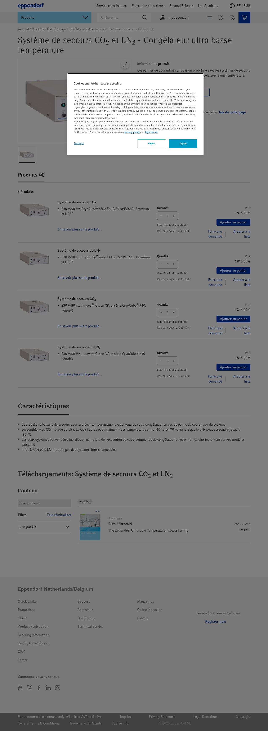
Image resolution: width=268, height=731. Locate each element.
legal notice (151, 132)
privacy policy (132, 132)
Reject (151, 143)
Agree (183, 143)
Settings (79, 143)
